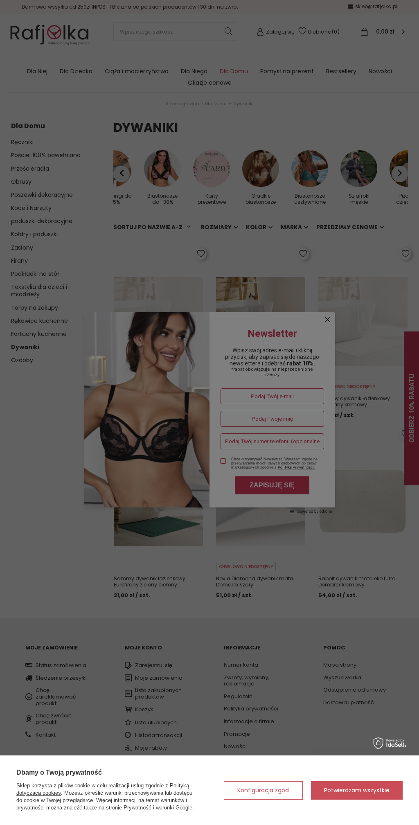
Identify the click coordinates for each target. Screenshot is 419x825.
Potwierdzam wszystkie (357, 790)
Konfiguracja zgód (263, 790)
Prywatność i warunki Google (158, 808)
